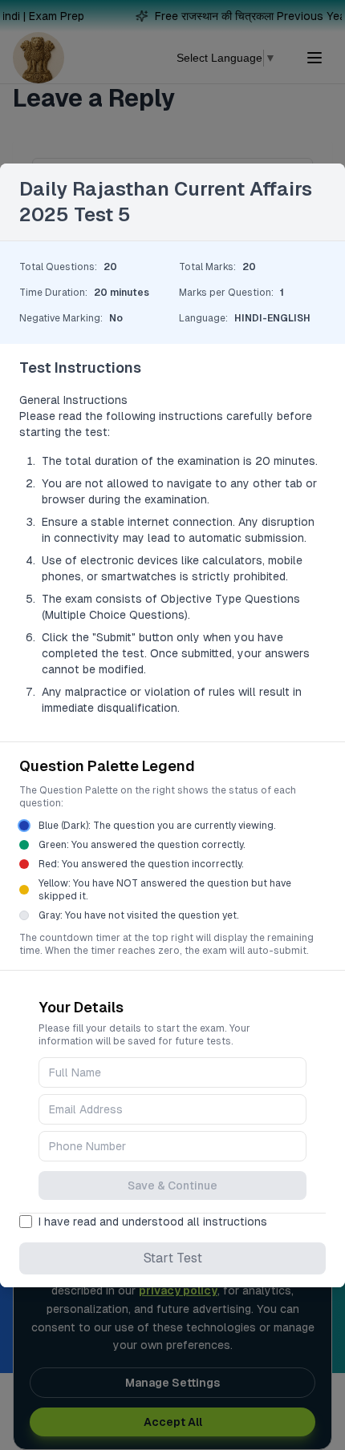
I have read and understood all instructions (153, 1221)
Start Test (173, 1258)
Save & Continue (172, 1185)
